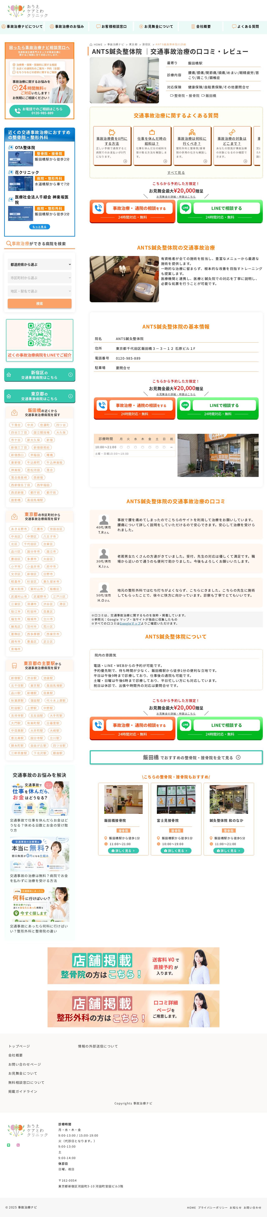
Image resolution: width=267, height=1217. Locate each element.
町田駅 (16, 708)
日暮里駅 (53, 723)
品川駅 (16, 693)
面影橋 (16, 500)
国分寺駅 (36, 738)
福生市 (16, 619)
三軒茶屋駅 (19, 753)
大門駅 (16, 723)
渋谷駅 (32, 678)
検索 (39, 303)
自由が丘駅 (38, 745)
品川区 (16, 551)
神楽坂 (16, 470)
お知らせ (236, 1207)
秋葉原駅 (17, 700)
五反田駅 (36, 715)
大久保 (61, 432)
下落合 (16, 425)
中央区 (16, 536)
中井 (30, 425)
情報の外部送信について (98, 1046)
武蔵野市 (40, 596)
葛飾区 (16, 634)
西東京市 (53, 634)
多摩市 (32, 559)
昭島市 (16, 581)
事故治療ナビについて (25, 26)
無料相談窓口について (26, 1082)
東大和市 (17, 589)
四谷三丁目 (19, 432)
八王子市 (49, 536)
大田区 (48, 559)
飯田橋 (211, 95)
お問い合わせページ (24, 1064)
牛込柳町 (33, 462)
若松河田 (33, 470)
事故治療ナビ (115, 44)
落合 (50, 470)
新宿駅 (16, 678)
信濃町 (45, 425)
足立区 (48, 641)
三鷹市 (38, 529)
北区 (14, 544)
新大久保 (33, 440)
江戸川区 (59, 596)
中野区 (32, 536)
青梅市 (16, 649)
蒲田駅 (35, 700)
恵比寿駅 (17, 738)
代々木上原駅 (56, 700)
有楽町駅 (33, 723)
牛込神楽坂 (55, 462)
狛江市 (16, 611)
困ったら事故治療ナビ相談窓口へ (39, 47)
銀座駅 (58, 753)
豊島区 (32, 641)
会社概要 (203, 26)
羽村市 (32, 626)
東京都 (133, 44)
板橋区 (54, 589)
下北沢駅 (40, 753)
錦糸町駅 (17, 745)
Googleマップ (130, 623)
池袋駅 (48, 678)
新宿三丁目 (19, 447)
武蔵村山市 (19, 596)
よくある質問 (248, 26)
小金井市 (33, 566)
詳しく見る (124, 850)
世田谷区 (56, 529)
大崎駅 (54, 730)
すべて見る (176, 172)
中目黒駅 (17, 730)
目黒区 (48, 611)
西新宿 (38, 477)
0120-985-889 (128, 358)
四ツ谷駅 (59, 745)
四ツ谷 (61, 425)
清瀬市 (32, 604)
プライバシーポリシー (213, 1207)
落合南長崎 (19, 477)
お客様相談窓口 (114, 26)
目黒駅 (48, 693)
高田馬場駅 (35, 500)
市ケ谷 (16, 440)
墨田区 (16, 559)
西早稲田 (43, 485)
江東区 (16, 604)
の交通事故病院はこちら (39, 374)
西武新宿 (17, 492)
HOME (191, 1207)
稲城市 (32, 619)
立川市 (48, 619)
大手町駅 (56, 715)
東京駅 (35, 685)
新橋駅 (32, 693)
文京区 (16, 574)
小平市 (16, 566)
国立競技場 (42, 432)
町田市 (32, 611)
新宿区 (146, 44)
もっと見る (40, 226)
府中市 (51, 566)
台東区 (48, 544)
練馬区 (16, 626)
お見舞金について (159, 26)
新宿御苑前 (42, 447)
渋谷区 (48, 604)
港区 (62, 604)
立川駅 (54, 738)
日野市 (48, 574)
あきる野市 (19, 529)
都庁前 (35, 492)
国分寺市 (33, 551)
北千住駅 (17, 685)
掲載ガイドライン (23, 1091)
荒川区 (48, 626)
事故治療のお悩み (69, 26)
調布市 (16, 641)
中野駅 (48, 708)
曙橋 (50, 455)
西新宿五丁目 (20, 485)
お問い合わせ (253, 1207)
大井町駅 (36, 730)
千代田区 (30, 544)
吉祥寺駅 (17, 715)
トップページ (19, 1046)
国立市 (51, 551)
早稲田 (35, 455)
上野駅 (32, 708)
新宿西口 (17, 455)
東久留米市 (51, 581)
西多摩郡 (33, 634)
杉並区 (32, 581)
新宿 (50, 440)
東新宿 (16, 462)
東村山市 (36, 589)
